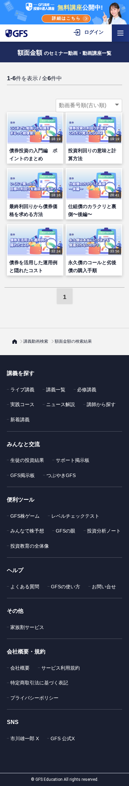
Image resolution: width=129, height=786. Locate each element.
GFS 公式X (63, 738)
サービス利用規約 (60, 668)
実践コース (22, 404)
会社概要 (20, 668)
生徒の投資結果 (27, 460)
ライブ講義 (22, 389)
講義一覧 (55, 389)
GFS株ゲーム (25, 516)
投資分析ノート (104, 531)
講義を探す (20, 373)
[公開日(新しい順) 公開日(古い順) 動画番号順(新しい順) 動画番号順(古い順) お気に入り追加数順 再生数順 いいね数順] (89, 105)
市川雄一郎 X (24, 738)
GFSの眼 (65, 531)
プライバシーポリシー (34, 698)
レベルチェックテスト (75, 516)
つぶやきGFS (61, 475)
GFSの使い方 (65, 586)
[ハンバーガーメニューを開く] (120, 33)
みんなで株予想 (27, 531)
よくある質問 (24, 586)
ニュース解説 (60, 404)
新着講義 (20, 419)
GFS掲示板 (22, 475)
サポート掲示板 (72, 460)
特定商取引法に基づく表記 (39, 682)
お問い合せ (104, 586)
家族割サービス (27, 627)
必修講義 (86, 389)
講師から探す (101, 404)
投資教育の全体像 (29, 546)
